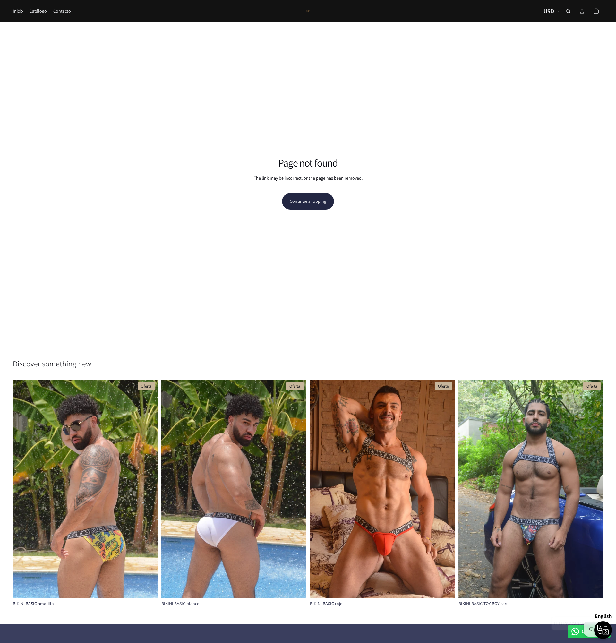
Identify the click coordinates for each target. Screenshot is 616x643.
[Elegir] (147, 588)
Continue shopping (308, 201)
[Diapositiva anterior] (22, 489)
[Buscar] (568, 11)
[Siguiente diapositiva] (148, 489)
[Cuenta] (582, 11)
